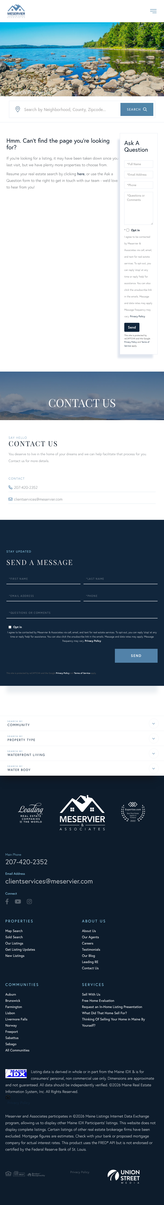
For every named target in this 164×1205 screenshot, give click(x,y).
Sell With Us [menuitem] (91, 994)
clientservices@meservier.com (38, 499)
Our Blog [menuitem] (88, 955)
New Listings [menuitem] (14, 955)
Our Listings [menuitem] (14, 943)
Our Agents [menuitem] (90, 937)
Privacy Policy (137, 316)
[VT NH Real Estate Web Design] (133, 1177)
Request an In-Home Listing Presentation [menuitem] (112, 1007)
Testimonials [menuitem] (91, 949)
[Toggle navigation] (153, 11)
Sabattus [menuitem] (12, 1038)
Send (132, 327)
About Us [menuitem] (89, 931)
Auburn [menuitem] (10, 994)
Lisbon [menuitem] (10, 1013)
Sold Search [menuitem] (14, 937)
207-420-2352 (26, 487)
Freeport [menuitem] (11, 1031)
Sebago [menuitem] (10, 1044)
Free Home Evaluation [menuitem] (98, 1000)
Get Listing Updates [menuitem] (20, 949)
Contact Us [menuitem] (90, 968)
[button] (136, 109)
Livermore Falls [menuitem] (16, 1019)
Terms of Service (82, 673)
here (80, 173)
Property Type (21, 740)
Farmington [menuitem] (13, 1007)
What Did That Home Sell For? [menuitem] (104, 1013)
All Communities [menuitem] (17, 1050)
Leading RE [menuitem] (90, 962)
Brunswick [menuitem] (12, 1000)
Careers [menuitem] (87, 943)
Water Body (19, 770)
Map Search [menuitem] (14, 931)
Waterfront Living (26, 755)
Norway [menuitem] (11, 1025)
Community (18, 725)
